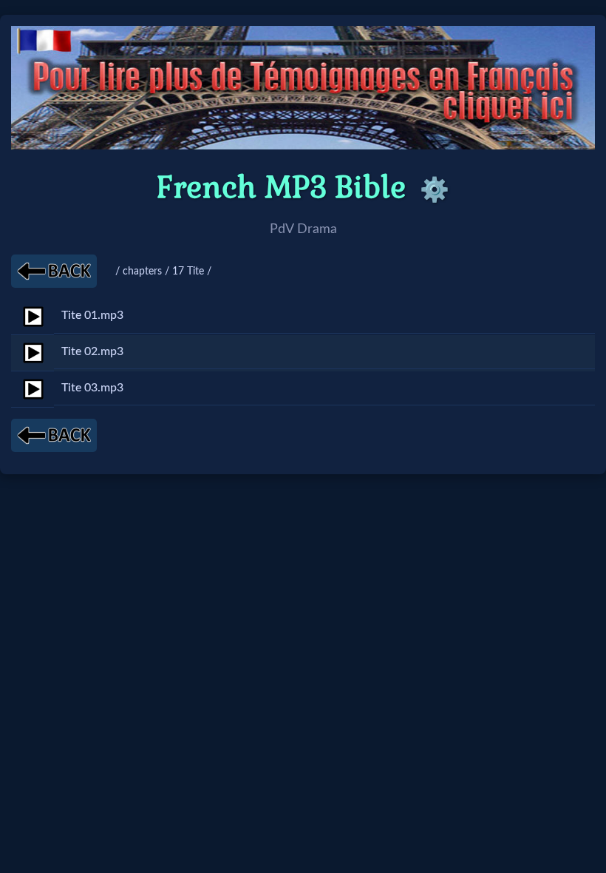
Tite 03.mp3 (92, 388)
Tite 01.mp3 (92, 315)
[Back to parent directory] (54, 271)
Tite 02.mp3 (92, 351)
